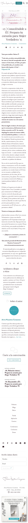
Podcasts (14, 404)
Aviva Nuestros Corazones (9, 43)
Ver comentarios (14, 360)
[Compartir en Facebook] (10, 47)
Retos (14, 410)
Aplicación (14, 418)
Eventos (14, 421)
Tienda (14, 415)
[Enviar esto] (18, 47)
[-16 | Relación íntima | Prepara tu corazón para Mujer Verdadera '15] (3, 11)
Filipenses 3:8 (6, 69)
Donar (19, 3)
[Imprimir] (22, 47)
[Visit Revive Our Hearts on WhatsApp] (12, 443)
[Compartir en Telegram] (6, 47)
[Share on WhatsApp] (14, 47)
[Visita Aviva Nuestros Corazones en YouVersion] (3, 446)
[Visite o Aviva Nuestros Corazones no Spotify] (20, 443)
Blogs (14, 407)
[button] (27, 3)
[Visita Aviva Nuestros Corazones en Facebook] (7, 443)
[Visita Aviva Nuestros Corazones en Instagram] (3, 443)
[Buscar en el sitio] (23, 3)
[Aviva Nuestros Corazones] (8, 3)
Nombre (4, 459)
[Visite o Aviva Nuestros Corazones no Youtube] (16, 443)
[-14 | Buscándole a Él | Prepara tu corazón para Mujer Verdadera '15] (25, 11)
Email (4, 464)
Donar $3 (7, 293)
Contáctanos (14, 427)
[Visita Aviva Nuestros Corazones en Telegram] (24, 443)
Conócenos (14, 429)
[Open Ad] (14, 509)
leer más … (19, 337)
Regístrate (6, 468)
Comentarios (22, 43)
